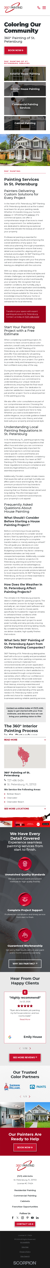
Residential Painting (25, 1190)
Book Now (14, 50)
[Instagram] (22, 1217)
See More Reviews (24, 1057)
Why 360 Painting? (24, 963)
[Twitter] (17, 1217)
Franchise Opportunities (25, 1206)
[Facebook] (12, 1217)
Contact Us (24, 1224)
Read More (25, 1019)
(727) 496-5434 (32, 317)
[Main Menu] (44, 7)
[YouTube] (32, 1217)
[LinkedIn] (37, 1217)
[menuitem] (25, 1242)
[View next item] (30, 1048)
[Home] (13, 7)
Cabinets (25, 1201)
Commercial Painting (25, 1195)
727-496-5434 (15, 780)
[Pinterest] (27, 1217)
